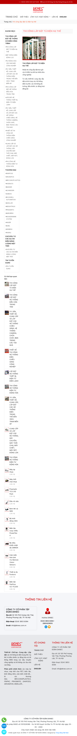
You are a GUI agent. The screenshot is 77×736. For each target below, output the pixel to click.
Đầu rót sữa (14, 501)
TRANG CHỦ (12, 17)
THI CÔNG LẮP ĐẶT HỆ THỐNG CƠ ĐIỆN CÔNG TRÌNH (11, 39)
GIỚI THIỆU (24, 17)
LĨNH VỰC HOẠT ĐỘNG (39, 17)
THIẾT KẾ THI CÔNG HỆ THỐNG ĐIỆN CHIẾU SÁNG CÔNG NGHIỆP (11, 135)
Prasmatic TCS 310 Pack (13, 491)
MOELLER (9, 203)
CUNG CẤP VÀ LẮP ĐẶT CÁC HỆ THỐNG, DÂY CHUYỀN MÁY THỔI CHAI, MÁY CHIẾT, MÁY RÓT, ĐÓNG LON (12, 151)
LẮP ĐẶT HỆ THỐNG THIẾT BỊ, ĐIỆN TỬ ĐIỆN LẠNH (14, 376)
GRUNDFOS (10, 177)
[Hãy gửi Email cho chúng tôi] (3, 732)
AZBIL (8, 226)
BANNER (9, 187)
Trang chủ (7, 22)
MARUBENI (9, 213)
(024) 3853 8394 (21, 621)
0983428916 (48, 623)
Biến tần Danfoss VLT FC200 (14, 584)
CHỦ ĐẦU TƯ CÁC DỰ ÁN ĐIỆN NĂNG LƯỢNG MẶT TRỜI (10, 241)
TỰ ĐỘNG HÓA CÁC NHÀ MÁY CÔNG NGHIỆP (11, 63)
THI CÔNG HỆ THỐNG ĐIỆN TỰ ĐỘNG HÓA (12, 164)
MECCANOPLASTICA (13, 180)
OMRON (9, 194)
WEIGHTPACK (10, 206)
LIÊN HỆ (55, 17)
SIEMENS (9, 229)
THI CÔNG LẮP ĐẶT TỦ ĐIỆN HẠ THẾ (11, 49)
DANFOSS (9, 173)
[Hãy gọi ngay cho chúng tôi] (3, 720)
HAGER (8, 222)
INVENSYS (9, 183)
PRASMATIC (10, 210)
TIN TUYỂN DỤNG (9, 261)
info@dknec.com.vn (18, 625)
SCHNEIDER (10, 190)
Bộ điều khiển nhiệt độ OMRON (14, 545)
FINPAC (8, 232)
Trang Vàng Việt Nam (62, 733)
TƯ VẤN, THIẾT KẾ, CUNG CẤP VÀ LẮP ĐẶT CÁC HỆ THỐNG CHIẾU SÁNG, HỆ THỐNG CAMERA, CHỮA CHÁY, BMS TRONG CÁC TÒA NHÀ (12, 117)
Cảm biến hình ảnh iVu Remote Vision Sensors (14, 560)
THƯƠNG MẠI (10, 170)
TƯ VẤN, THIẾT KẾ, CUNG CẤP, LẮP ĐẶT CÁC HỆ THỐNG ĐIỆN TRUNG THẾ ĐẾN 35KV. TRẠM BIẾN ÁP (12, 76)
